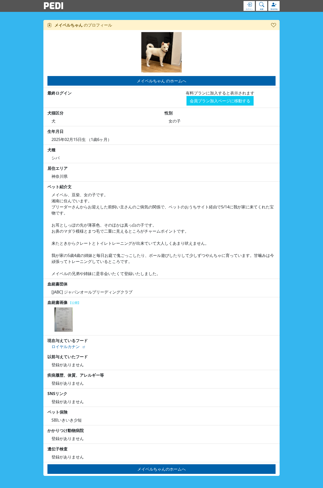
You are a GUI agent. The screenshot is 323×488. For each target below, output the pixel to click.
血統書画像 (64, 302)
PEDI (53, 6)
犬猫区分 (55, 113)
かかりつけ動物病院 (65, 430)
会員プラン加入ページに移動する (220, 101)
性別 (169, 113)
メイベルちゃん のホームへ (161, 81)
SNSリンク (57, 393)
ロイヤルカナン (65, 346)
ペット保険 (57, 412)
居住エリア (57, 168)
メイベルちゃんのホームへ (161, 469)
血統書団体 (57, 284)
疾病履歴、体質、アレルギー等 (75, 375)
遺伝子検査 (57, 449)
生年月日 (55, 131)
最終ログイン (59, 93)
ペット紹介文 (59, 186)
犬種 (51, 150)
